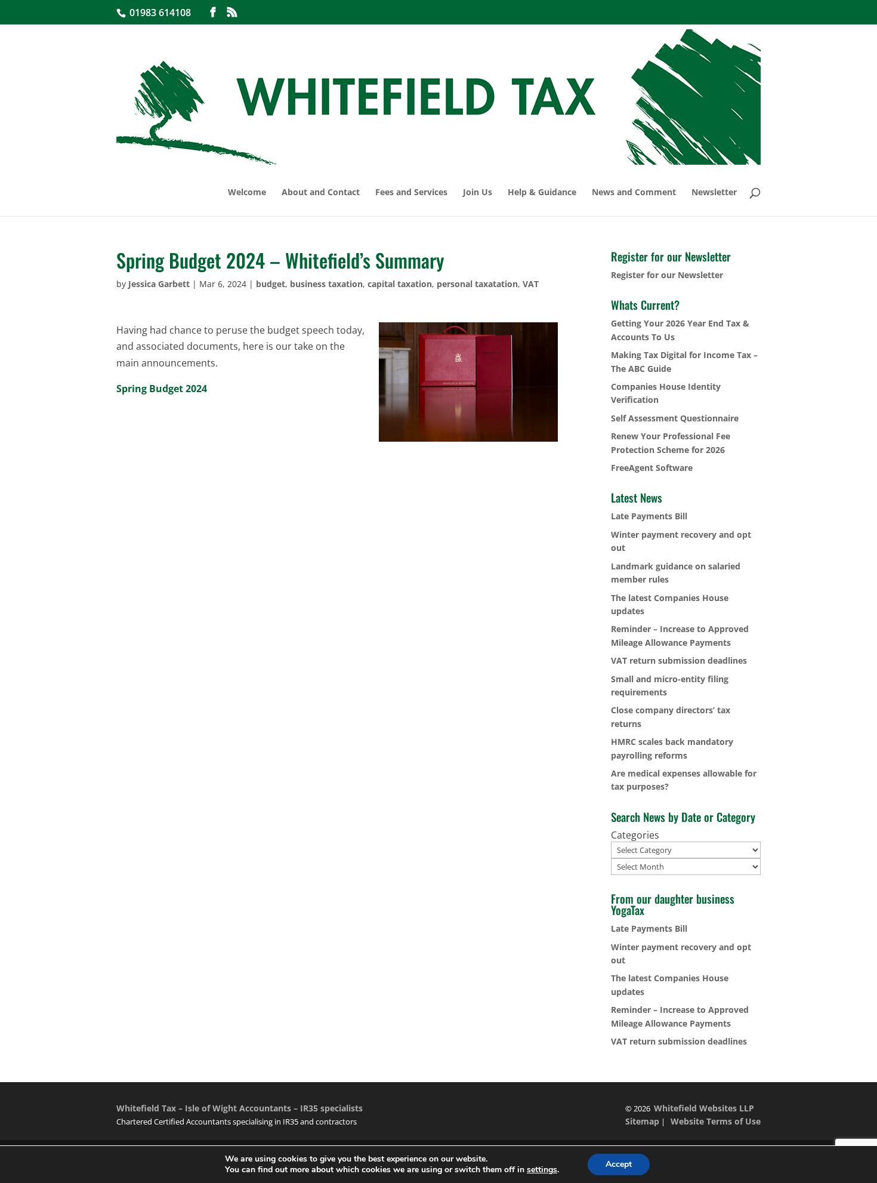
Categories (635, 835)
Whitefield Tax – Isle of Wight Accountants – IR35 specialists (239, 1108)
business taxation (326, 283)
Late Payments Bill (649, 516)
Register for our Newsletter (667, 275)
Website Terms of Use (716, 1121)
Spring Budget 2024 (161, 388)
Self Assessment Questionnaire (675, 418)
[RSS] (232, 12)
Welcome (247, 193)
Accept (619, 1164)
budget (270, 283)
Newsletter (714, 193)
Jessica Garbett (159, 283)
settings (542, 1169)
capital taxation (400, 283)
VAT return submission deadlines (679, 660)
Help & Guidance (542, 193)
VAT (531, 283)
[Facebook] (213, 12)
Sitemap (642, 1121)
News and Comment (634, 193)
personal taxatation (477, 283)
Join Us (477, 193)
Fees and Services (411, 193)
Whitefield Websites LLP (704, 1108)
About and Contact (321, 193)
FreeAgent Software (652, 467)
